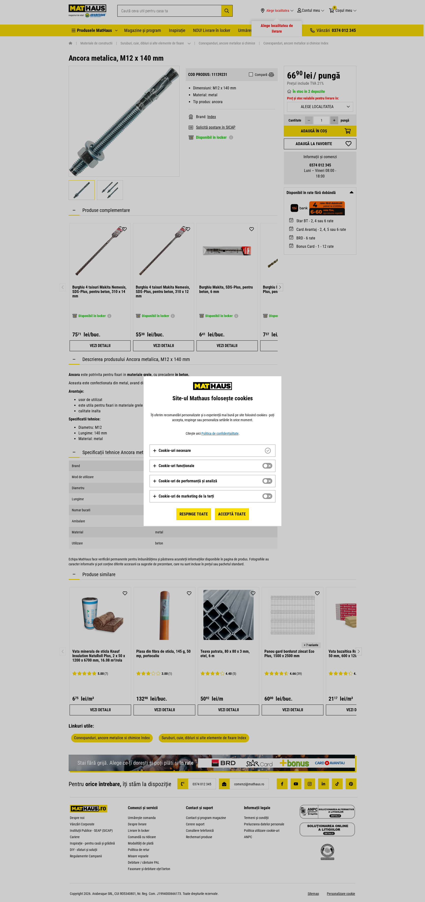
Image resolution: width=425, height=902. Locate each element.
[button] (172, 451)
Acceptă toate (232, 514)
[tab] (212, 451)
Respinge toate (194, 514)
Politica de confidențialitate (220, 433)
